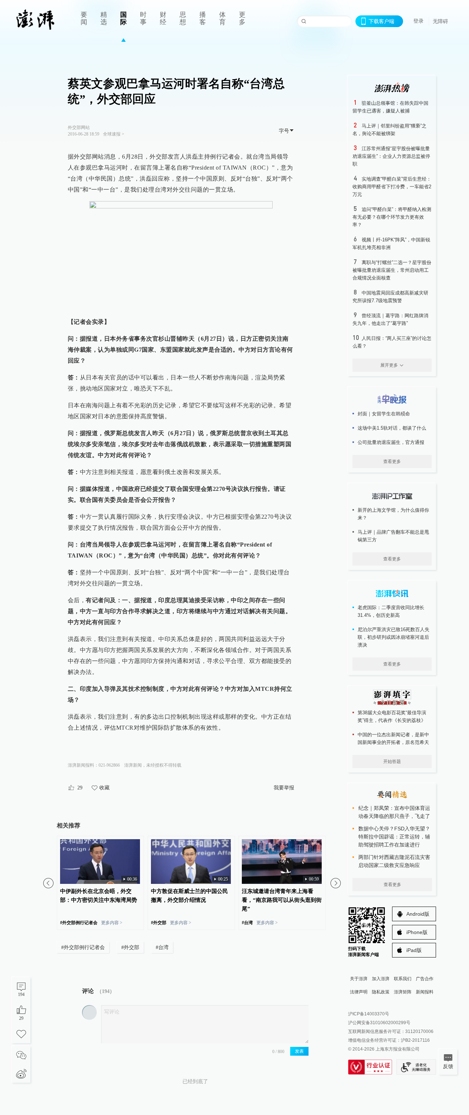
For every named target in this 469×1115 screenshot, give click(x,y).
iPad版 (414, 950)
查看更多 (392, 461)
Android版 (417, 914)
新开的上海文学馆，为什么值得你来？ (393, 514)
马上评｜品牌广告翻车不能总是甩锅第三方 (393, 535)
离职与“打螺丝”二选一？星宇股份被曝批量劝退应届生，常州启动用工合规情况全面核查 (391, 270)
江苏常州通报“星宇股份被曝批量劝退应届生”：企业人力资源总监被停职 (391, 156)
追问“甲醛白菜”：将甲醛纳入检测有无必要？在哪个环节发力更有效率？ (391, 217)
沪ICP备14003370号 (368, 1013)
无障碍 (440, 21)
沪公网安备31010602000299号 (379, 1022)
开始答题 (392, 761)
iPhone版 (417, 932)
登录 (418, 21)
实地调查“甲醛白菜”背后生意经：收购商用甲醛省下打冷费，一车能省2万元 (391, 186)
